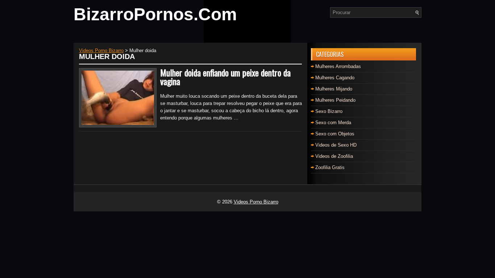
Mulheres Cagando (334, 77)
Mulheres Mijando (333, 89)
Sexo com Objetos (334, 133)
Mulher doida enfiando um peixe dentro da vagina (225, 77)
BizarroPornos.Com (155, 14)
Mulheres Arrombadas (338, 66)
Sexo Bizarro (328, 111)
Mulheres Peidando (335, 100)
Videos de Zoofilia (334, 156)
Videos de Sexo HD (336, 145)
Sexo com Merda (333, 122)
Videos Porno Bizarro (256, 202)
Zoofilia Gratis (330, 167)
